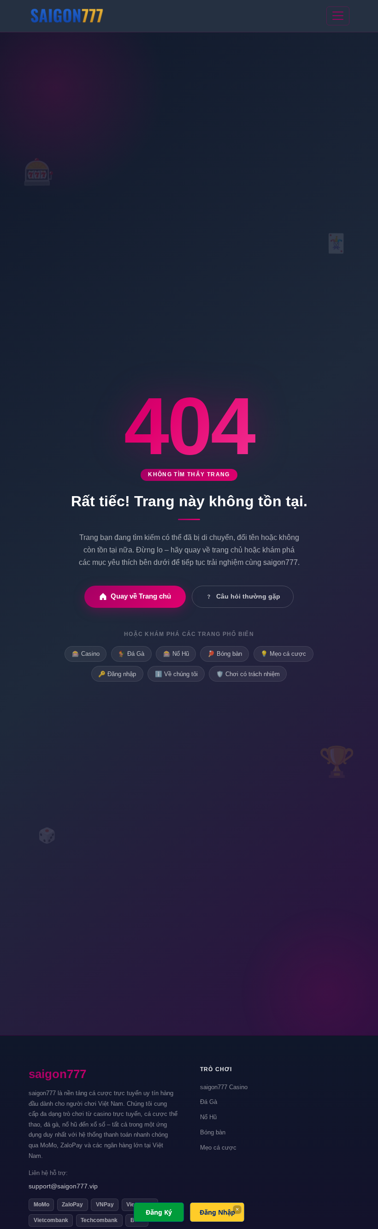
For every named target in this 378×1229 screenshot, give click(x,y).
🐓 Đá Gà (131, 653)
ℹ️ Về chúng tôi (176, 674)
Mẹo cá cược (218, 1147)
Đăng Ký (159, 1212)
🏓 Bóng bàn (224, 653)
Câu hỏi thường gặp (248, 596)
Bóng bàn (212, 1132)
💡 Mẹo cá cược (283, 653)
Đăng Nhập (217, 1212)
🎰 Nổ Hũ (176, 653)
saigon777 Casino (224, 1087)
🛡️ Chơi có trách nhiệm (248, 674)
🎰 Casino (86, 653)
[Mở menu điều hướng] (337, 16)
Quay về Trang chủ (141, 596)
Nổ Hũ (208, 1117)
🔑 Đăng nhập (117, 674)
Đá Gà (208, 1101)
